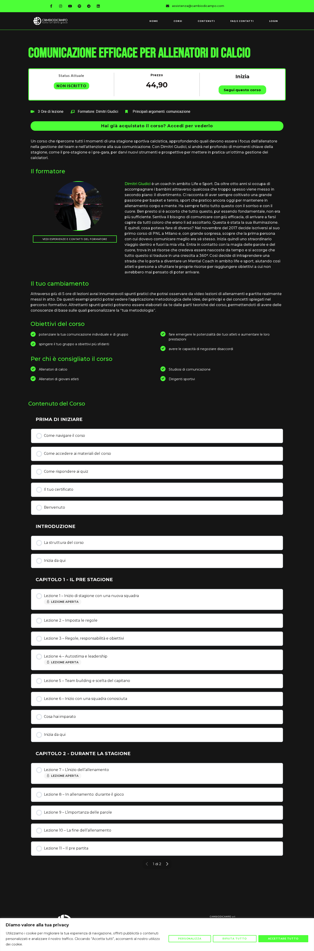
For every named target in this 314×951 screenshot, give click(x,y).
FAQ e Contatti (242, 21)
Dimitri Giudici (138, 184)
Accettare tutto (283, 938)
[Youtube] (70, 6)
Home (153, 21)
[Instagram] (60, 6)
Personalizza (189, 938)
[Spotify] (79, 6)
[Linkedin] (98, 6)
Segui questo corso (242, 90)
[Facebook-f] (51, 6)
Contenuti (206, 21)
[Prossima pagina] (167, 864)
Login (273, 21)
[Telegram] (89, 6)
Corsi (178, 21)
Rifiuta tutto (235, 938)
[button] (157, 126)
